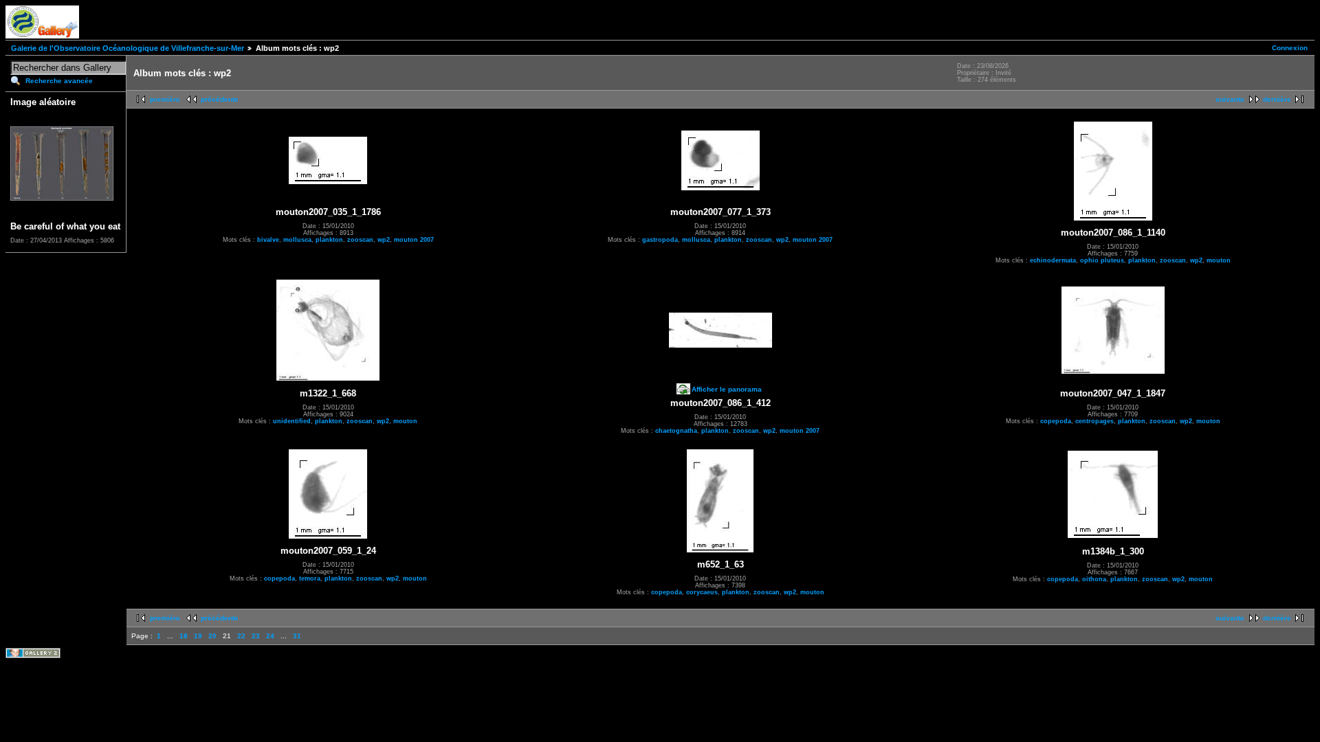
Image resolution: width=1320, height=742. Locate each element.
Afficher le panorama (727, 389)
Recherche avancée (59, 81)
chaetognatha (676, 430)
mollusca (297, 239)
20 (212, 636)
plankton (329, 239)
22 (241, 636)
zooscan (360, 239)
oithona (1094, 579)
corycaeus (702, 592)
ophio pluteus (1102, 260)
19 (198, 636)
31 (297, 636)
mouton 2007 (414, 239)
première (165, 99)
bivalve (268, 239)
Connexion (1290, 48)
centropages (1094, 421)
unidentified (292, 421)
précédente (220, 99)
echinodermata (1053, 260)
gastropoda (660, 239)
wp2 (383, 239)
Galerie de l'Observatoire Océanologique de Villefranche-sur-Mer (127, 48)
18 (183, 636)
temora (309, 578)
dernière (1277, 99)
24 (270, 636)
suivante (1230, 99)
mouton (1219, 260)
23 (256, 636)
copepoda (1055, 421)
